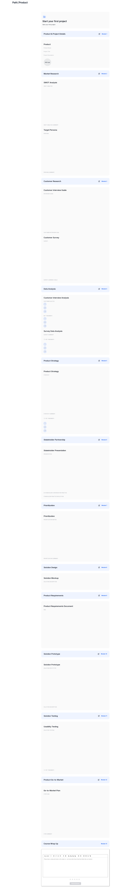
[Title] (69, 856)
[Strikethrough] (60, 856)
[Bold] (54, 856)
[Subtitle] (71, 856)
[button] (48, 856)
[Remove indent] (84, 856)
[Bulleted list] (81, 856)
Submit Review (75, 883)
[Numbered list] (78, 856)
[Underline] (58, 856)
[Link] (90, 856)
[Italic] (56, 856)
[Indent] (86, 856)
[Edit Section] (99, 34)
